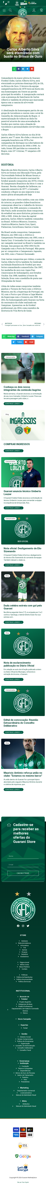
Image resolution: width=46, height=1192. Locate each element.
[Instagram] (23, 926)
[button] (14, 69)
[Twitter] (28, 926)
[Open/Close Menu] (4, 10)
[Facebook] (18, 926)
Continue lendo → (13, 404)
